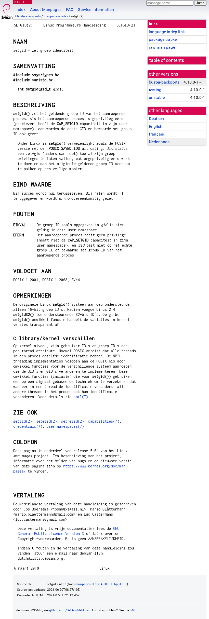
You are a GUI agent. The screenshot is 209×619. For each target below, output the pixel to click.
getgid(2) (22, 421)
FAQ (69, 9)
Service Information (96, 9)
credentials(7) (27, 426)
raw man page (162, 47)
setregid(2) (72, 421)
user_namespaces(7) (65, 426)
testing (155, 89)
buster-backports (29, 16)
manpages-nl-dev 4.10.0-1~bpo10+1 (101, 584)
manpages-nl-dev (56, 16)
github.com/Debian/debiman (69, 610)
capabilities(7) (103, 421)
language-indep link (167, 31)
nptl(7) (80, 397)
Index (20, 9)
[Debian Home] (6, 10)
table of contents (166, 60)
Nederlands (159, 141)
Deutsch (156, 118)
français (156, 134)
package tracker (163, 39)
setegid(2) (46, 421)
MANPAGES (23, 2)
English (155, 126)
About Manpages (45, 9)
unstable (157, 97)
